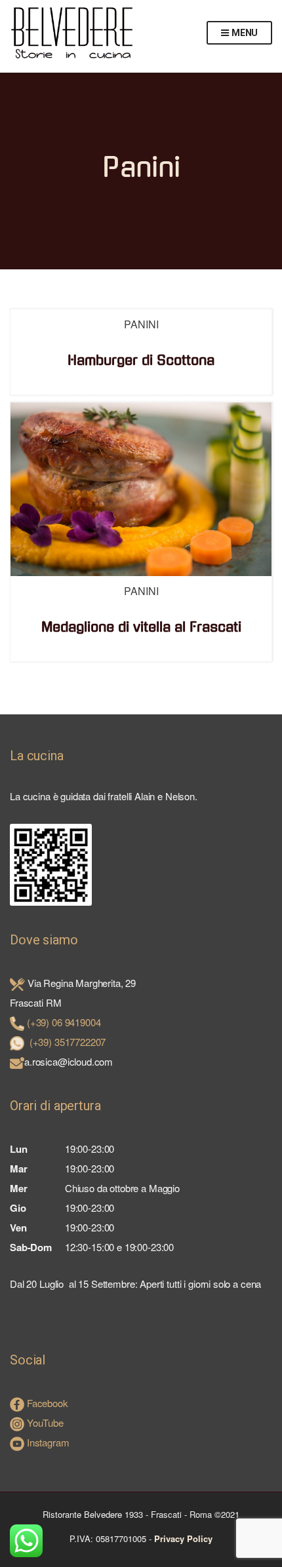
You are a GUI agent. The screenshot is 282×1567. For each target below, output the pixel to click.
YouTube (44, 1422)
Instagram (47, 1442)
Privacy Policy (183, 1538)
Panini (141, 324)
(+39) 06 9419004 (64, 1022)
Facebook (46, 1403)
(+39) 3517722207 (68, 1042)
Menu (244, 33)
